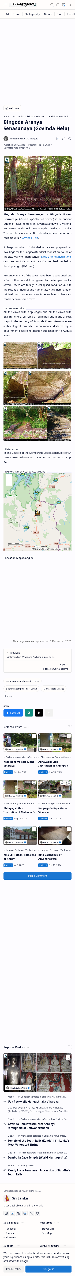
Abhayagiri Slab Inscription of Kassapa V (53, 763)
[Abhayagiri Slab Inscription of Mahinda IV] (20, 789)
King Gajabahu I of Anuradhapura (50, 856)
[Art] (7, 14)
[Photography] (32, 14)
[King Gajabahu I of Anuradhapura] (55, 835)
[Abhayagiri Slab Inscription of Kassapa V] (55, 742)
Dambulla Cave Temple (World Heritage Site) (37, 1157)
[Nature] (48, 14)
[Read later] (58, 138)
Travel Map (48, 1228)
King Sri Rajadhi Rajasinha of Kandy (19, 856)
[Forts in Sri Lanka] (64, 1119)
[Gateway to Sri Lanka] (23, 4)
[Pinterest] (18, 1213)
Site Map (47, 1233)
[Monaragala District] (53, 688)
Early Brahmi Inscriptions (56, 256)
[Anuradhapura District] (33, 803)
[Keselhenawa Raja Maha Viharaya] (20, 742)
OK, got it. (48, 1269)
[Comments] (63, 783)
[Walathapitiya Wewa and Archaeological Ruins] (37, 655)
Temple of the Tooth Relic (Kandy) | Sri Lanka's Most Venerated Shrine (38, 1142)
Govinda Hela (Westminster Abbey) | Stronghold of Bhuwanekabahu (32, 1126)
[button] (5, 4)
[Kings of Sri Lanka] (16, 850)
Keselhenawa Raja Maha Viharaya (18, 763)
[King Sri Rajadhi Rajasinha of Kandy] (20, 835)
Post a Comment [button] (37, 875)
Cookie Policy (13, 1269)
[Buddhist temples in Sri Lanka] (21, 688)
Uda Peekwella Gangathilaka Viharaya (33, 1101)
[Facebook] (6, 1213)
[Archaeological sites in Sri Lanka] (22, 681)
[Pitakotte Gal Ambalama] (37, 666)
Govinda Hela (30, 237)
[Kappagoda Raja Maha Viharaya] (55, 789)
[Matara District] (61, 1096)
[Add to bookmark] (34, 736)
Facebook (11, 1228)
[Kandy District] (28, 1165)
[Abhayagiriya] (48, 757)
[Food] (60, 14)
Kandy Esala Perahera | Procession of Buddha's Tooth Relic (39, 1172)
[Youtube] (12, 1213)
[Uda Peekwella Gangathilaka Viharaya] (37, 1072)
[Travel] (17, 14)
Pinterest (11, 1237)
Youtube (10, 1233)
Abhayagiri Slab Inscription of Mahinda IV (19, 810)
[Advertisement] (37, 59)
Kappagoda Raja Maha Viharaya (52, 810)
